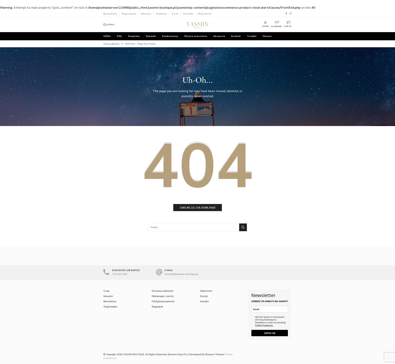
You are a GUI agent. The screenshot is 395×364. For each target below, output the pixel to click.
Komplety (134, 36)
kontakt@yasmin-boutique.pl (181, 274)
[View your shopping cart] (288, 23)
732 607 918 (119, 274)
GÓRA (107, 36)
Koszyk (204, 296)
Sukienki (151, 36)
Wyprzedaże (129, 13)
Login (265, 26)
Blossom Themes (214, 354)
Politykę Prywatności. (264, 325)
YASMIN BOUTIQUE (133, 354)
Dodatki (236, 36)
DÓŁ (119, 36)
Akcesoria (219, 36)
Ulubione (161, 13)
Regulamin (157, 306)
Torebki (251, 36)
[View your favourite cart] (276, 23)
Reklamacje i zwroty (163, 296)
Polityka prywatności (163, 301)
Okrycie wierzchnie (195, 36)
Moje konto (205, 13)
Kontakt (188, 13)
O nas (175, 13)
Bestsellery (110, 13)
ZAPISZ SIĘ (269, 333)
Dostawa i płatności (162, 291)
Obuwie (267, 36)
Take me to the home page (198, 207)
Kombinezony (170, 36)
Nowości (146, 13)
